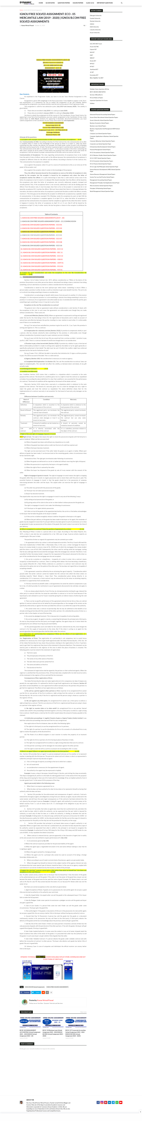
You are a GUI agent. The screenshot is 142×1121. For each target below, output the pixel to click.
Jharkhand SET (94, 69)
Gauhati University (95, 18)
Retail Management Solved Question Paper (102, 191)
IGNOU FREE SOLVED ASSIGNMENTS (57, 987)
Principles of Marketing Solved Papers (100, 188)
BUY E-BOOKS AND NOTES (98, 92)
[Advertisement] (53, 42)
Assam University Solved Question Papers (101, 120)
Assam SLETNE (94, 46)
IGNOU (92, 24)
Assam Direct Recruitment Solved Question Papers (104, 117)
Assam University (95, 32)
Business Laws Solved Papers (98, 126)
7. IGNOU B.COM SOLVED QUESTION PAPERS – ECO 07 (41, 239)
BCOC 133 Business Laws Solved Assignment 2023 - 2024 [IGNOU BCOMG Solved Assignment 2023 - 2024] (53, 1033)
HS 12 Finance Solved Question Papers (100, 164)
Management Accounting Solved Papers (101, 180)
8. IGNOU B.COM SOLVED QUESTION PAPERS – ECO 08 (41, 242)
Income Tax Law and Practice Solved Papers (102, 177)
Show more (83, 1012)
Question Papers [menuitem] (64, 3)
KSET (91, 55)
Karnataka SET (94, 75)
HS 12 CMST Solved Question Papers (100, 158)
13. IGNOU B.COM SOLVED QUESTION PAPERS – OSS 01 (41, 259)
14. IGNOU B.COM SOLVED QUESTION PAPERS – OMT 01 (41, 263)
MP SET (92, 63)
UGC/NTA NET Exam (96, 44)
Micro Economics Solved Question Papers (101, 185)
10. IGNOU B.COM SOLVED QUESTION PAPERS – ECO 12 (41, 249)
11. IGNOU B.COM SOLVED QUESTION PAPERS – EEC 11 (41, 252)
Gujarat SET (93, 49)
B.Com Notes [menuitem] (50, 3)
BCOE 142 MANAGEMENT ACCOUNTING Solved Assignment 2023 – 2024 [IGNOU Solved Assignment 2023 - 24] (30, 1033)
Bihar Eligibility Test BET (96, 78)
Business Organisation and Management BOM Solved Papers (105, 129)
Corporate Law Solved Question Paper (100, 144)
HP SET (92, 66)
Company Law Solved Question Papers (100, 133)
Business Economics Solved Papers (99, 123)
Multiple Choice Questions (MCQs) (99, 89)
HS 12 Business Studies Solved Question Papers (103, 155)
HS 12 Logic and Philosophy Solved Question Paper (104, 166)
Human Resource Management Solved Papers (102, 174)
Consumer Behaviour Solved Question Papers (102, 141)
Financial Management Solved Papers (100, 149)
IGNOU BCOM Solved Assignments (33, 10)
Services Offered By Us (96, 95)
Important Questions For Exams (99, 100)
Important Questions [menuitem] (105, 3)
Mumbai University (95, 21)
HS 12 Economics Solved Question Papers (101, 161)
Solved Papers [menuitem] (78, 3)
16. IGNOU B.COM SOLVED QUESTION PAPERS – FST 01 (41, 270)
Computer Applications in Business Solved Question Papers (104, 137)
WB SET (92, 58)
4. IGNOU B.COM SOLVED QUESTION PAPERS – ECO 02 (41, 228)
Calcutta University (95, 29)
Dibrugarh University (96, 15)
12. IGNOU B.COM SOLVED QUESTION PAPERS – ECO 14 (41, 256)
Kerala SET (93, 61)
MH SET (92, 52)
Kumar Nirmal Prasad (45, 1000)
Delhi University (94, 27)
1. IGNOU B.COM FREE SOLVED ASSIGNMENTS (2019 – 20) (42, 218)
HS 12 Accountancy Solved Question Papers (102, 152)
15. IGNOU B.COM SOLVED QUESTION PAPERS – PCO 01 (41, 266)
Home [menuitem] (41, 3)
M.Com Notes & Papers (96, 97)
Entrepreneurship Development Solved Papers (103, 147)
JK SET (92, 72)
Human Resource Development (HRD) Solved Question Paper (105, 170)
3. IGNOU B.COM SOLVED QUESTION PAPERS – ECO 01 (41, 225)
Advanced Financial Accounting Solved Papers (102, 114)
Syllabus (92, 103)
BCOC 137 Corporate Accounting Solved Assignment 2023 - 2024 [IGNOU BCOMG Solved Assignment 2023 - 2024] (75, 1033)
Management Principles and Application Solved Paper (104, 183)
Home (21, 10)
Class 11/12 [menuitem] (90, 3)
